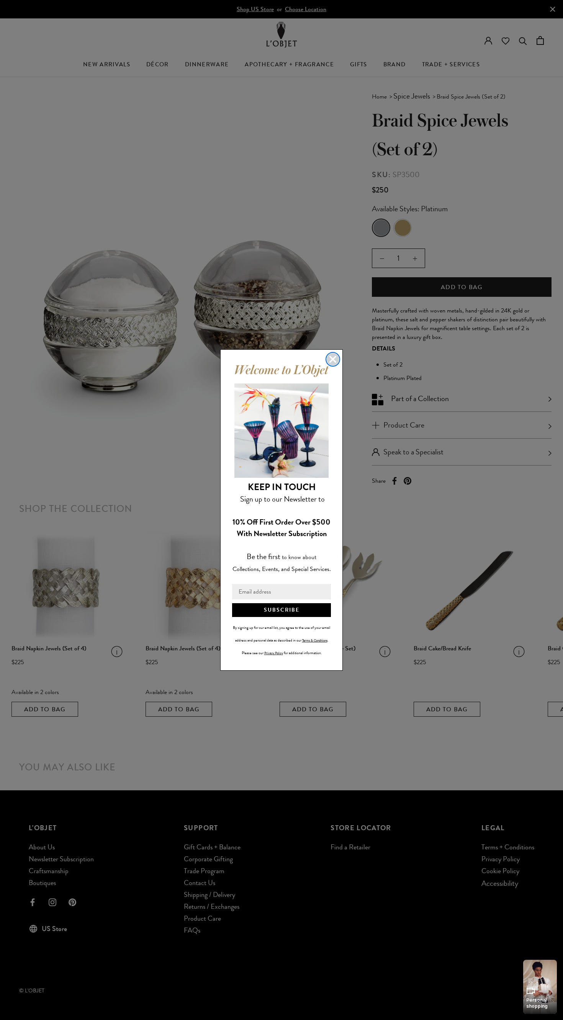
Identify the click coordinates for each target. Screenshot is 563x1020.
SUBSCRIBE (282, 610)
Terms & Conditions (314, 640)
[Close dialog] (333, 359)
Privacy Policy (273, 653)
